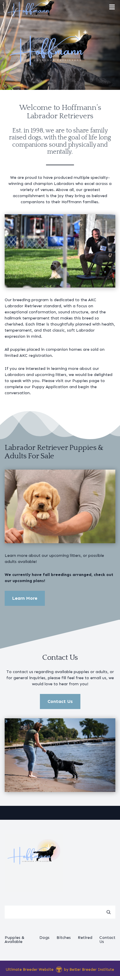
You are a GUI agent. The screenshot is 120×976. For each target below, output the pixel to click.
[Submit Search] (108, 912)
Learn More (24, 598)
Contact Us (60, 701)
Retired (85, 937)
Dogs (44, 937)
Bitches (64, 937)
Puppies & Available (14, 939)
